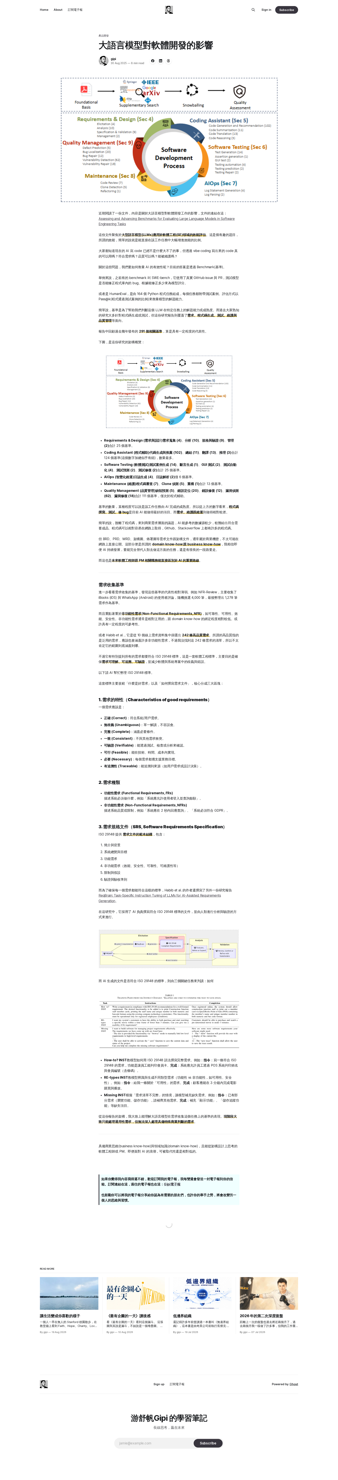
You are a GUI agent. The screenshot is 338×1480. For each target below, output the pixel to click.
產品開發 (104, 35)
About (58, 10)
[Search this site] (253, 10)
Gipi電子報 (172, 1184)
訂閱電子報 (75, 10)
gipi (113, 59)
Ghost (293, 1384)
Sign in (266, 10)
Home (44, 10)
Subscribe (286, 10)
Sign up (159, 1384)
